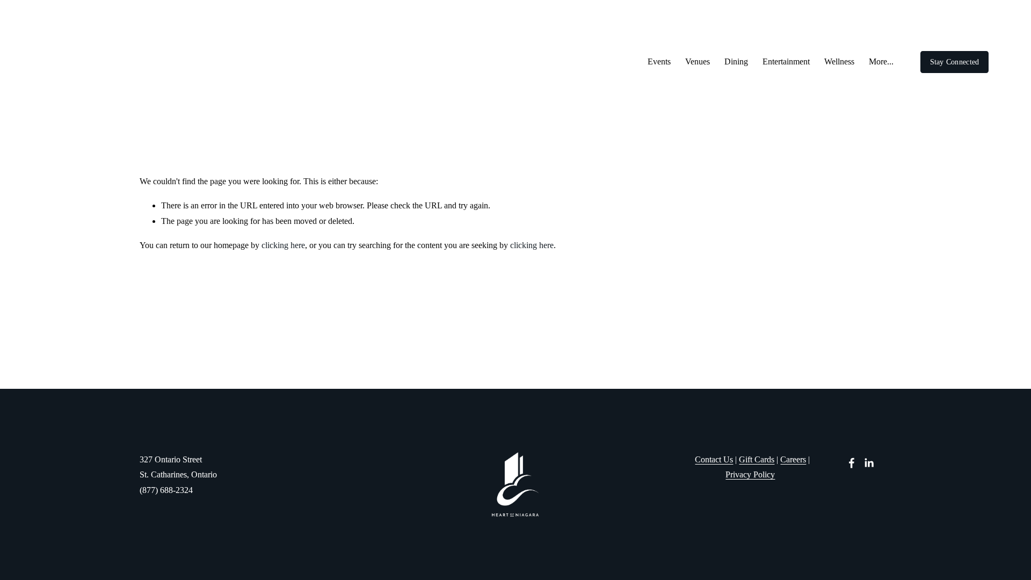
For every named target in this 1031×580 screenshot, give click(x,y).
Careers (793, 459)
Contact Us (714, 459)
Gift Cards (756, 459)
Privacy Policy (750, 474)
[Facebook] (851, 463)
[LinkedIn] (868, 463)
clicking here (283, 245)
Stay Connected (954, 62)
